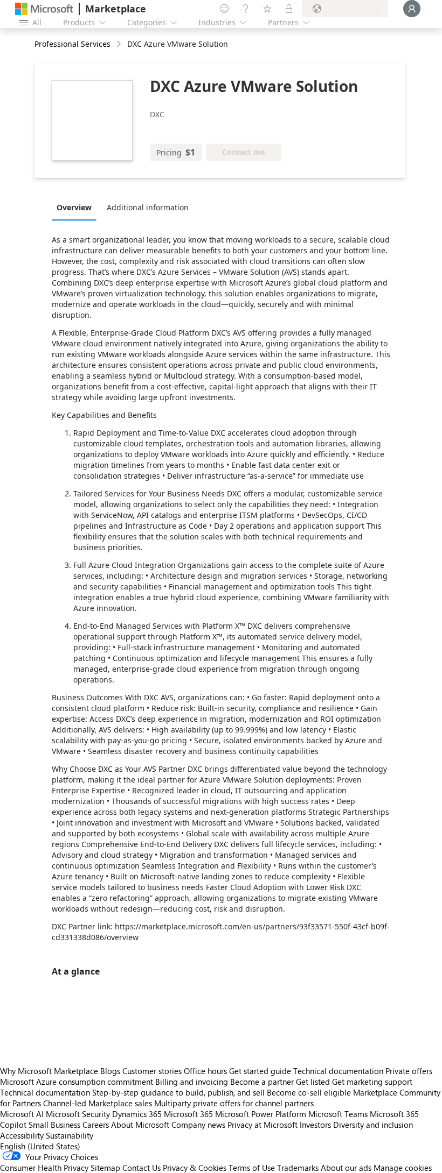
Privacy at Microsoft (262, 1124)
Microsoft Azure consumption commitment (77, 1081)
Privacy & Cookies (194, 1167)
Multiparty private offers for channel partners (234, 1103)
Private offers (408, 1070)
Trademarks (298, 1167)
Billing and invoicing (191, 1081)
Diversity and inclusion (373, 1124)
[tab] (77, 207)
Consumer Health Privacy (44, 1167)
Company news (198, 1124)
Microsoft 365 (188, 1113)
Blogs (110, 1070)
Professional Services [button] (72, 44)
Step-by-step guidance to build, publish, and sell (178, 1092)
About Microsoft (140, 1124)
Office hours (205, 1070)
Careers (95, 1124)
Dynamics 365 (137, 1113)
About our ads (346, 1167)
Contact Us (141, 1167)
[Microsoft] (44, 9)
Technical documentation (338, 1070)
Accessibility (22, 1135)
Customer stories (152, 1070)
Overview (74, 207)
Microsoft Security (78, 1113)
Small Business (54, 1124)
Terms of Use (252, 1167)
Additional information (148, 207)
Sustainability (69, 1135)
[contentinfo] (120, 44)
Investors (315, 1124)
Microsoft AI (22, 1113)
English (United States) (40, 1146)
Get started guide (260, 1070)
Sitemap (105, 1167)
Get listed (313, 1081)
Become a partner (262, 1081)
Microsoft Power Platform (260, 1113)
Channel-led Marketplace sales (97, 1103)
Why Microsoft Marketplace (49, 1070)
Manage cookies (403, 1167)
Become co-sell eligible (309, 1092)
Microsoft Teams (338, 1113)
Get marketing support (372, 1081)
